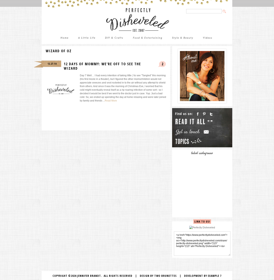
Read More (111, 100)
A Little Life (86, 38)
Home (65, 38)
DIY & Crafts (114, 38)
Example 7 (214, 276)
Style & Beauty (182, 38)
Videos (207, 38)
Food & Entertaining (147, 38)
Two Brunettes (165, 276)
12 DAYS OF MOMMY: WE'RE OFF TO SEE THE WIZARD (102, 66)
